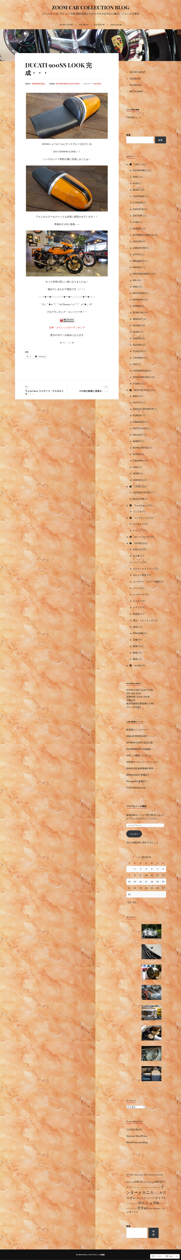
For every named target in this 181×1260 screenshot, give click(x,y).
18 (152, 881)
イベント (137, 562)
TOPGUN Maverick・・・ (139, 787)
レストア (137, 530)
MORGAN (138, 299)
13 (163, 875)
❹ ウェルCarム (138, 505)
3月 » (135, 902)
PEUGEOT (138, 434)
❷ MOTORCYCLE (139, 390)
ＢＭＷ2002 (156, 1208)
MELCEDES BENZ (141, 273)
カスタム (137, 523)
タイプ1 (160, 1197)
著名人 (136, 626)
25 (152, 888)
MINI (135, 286)
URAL (136, 467)
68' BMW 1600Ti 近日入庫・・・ (143, 742)
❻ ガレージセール (139, 536)
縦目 (146, 1208)
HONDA (137, 228)
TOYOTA (137, 351)
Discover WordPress (136, 1136)
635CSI (141, 1175)
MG (135, 280)
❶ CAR (134, 164)
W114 (159, 1181)
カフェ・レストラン (143, 568)
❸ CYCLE (135, 486)
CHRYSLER (138, 196)
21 (129, 888)
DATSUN (137, 215)
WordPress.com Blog (137, 1142)
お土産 (136, 555)
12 (157, 875)
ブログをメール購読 (136, 806)
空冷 (140, 1208)
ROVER (136, 325)
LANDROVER (139, 248)
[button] (151, 932)
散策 (135, 646)
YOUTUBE (138, 633)
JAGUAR (137, 241)
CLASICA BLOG (134, 1129)
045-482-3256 (133, 693)
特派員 (136, 613)
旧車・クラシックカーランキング (67, 327)
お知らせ (137, 549)
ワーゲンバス (132, 1208)
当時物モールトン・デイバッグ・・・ (145, 761)
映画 (135, 652)
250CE (132, 1175)
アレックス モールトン (141, 1187)
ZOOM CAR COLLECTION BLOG (90, 7)
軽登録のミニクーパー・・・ (141, 729)
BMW (136, 189)
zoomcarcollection (67, 84)
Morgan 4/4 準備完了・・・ (140, 781)
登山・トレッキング (143, 620)
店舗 (135, 639)
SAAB (136, 331)
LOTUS (136, 254)
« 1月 (128, 902)
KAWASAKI (139, 421)
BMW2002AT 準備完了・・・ (141, 774)
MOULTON (138, 499)
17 (146, 881)
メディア (137, 607)
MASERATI (138, 260)
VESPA (136, 473)
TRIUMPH (138, 357)
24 (146, 888)
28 (129, 894)
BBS (127, 1182)
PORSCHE (138, 312)
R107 (144, 1182)
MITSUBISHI (139, 293)
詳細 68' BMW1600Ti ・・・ (140, 736)
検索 (128, 135)
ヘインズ (135, 1203)
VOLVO (137, 383)
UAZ (135, 364)
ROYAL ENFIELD (141, 447)
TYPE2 (148, 1182)
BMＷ (136, 396)
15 (135, 881)
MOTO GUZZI (140, 428)
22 (135, 888)
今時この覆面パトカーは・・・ (142, 755)
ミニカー (137, 600)
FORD (136, 222)
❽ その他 (135, 665)
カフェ (156, 1193)
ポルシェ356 (148, 1203)
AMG (135, 176)
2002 (150, 1175)
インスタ (137, 511)
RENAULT (138, 319)
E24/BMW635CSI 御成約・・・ (142, 749)
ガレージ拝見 (139, 575)
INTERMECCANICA (143, 235)
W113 (153, 1182)
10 (146, 875)
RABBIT (137, 441)
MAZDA (137, 267)
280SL (136, 1175)
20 (163, 881)
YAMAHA (138, 480)
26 (157, 888)
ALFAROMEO (140, 170)
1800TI (146, 1175)
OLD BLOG (84, 24)
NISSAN (137, 306)
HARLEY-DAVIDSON (143, 409)
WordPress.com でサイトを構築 (90, 1255)
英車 (150, 1208)
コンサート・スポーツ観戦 (146, 581)
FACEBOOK (99, 24)
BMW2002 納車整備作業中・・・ (143, 768)
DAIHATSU (138, 209)
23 (140, 888)
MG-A (138, 1181)
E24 (133, 1182)
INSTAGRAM (116, 24)
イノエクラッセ (155, 1187)
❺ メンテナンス (138, 517)
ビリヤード (138, 594)
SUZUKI (137, 344)
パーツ (136, 588)
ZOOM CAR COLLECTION (139, 690)
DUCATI (97, 84)
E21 (130, 1182)
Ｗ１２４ (133, 1211)
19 (157, 881)
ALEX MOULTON (141, 492)
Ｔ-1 (161, 1208)
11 (152, 875)
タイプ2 (128, 1203)
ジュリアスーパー (146, 1198)
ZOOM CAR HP (66, 24)
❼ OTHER (135, 543)
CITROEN (138, 202)
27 (163, 888)
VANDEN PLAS (140, 370)
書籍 (135, 659)
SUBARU (137, 338)
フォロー (134, 833)
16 (140, 881)
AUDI (135, 183)
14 (129, 881)
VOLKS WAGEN (141, 377)
